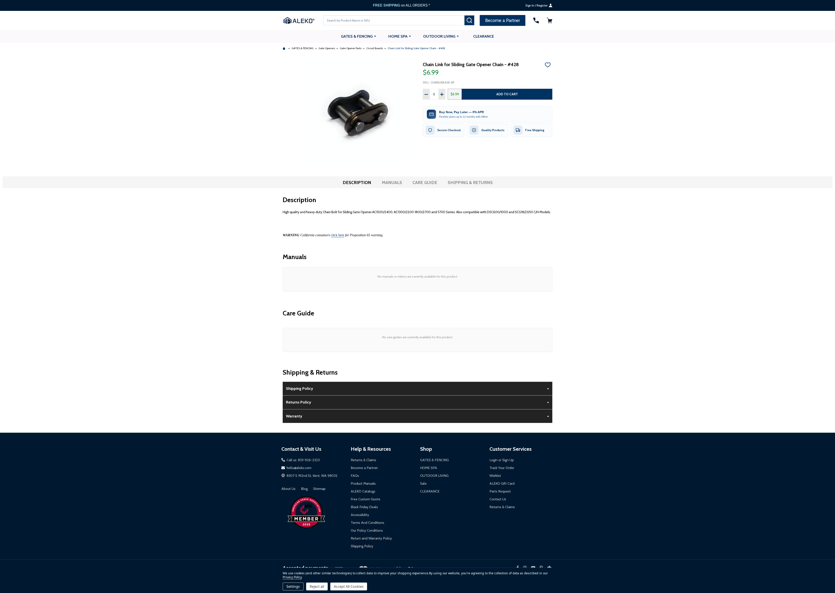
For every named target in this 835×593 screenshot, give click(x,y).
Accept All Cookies (349, 586)
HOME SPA (397, 36)
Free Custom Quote (365, 499)
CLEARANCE (483, 36)
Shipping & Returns (470, 182)
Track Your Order (501, 468)
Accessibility (360, 515)
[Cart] (549, 20)
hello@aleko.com (299, 468)
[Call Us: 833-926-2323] (536, 20)
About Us (288, 489)
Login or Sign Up (501, 460)
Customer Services (510, 449)
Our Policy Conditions (367, 530)
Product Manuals (363, 483)
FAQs (355, 476)
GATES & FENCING (357, 36)
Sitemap (319, 489)
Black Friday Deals (364, 507)
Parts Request (500, 491)
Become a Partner (364, 468)
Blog (304, 489)
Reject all (317, 586)
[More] (375, 36)
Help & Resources (371, 449)
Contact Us (497, 499)
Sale (423, 483)
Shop (426, 449)
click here (337, 235)
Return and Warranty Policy (371, 538)
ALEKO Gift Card (501, 483)
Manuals (392, 182)
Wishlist (495, 476)
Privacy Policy (292, 577)
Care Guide (424, 182)
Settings (293, 586)
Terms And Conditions (367, 523)
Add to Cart (507, 94)
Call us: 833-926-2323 (303, 460)
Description (357, 182)
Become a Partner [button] (502, 20)
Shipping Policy (362, 546)
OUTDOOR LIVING (439, 36)
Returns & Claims (363, 460)
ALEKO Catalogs (363, 491)
